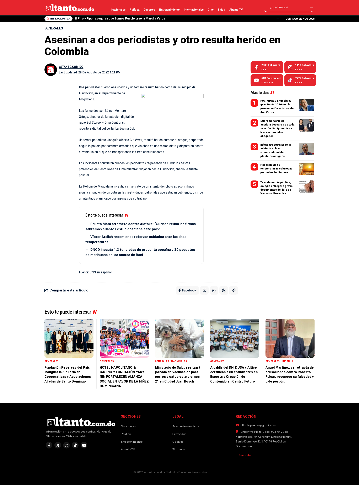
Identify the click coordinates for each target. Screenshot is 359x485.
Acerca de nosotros (185, 426)
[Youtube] (267, 80)
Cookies (177, 442)
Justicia (287, 361)
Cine (211, 9)
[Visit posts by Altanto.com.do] (50, 69)
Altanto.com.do (71, 67)
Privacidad (179, 434)
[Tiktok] (300, 80)
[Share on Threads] (223, 290)
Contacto (245, 455)
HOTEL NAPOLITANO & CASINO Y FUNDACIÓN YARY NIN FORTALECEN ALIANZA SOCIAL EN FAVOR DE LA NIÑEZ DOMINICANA (124, 377)
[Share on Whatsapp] (214, 290)
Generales (53, 28)
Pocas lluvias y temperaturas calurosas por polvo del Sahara (276, 168)
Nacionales (118, 9)
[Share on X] (204, 290)
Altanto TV (236, 9)
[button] (278, 18)
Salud (221, 9)
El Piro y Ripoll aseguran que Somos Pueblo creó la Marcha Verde (120, 18)
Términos (178, 449)
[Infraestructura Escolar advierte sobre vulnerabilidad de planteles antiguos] (306, 149)
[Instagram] (300, 67)
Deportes (149, 9)
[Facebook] (267, 67)
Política (134, 9)
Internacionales (194, 9)
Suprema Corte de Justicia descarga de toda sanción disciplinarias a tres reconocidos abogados (277, 128)
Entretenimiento (169, 9)
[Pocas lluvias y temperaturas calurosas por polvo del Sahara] (306, 169)
